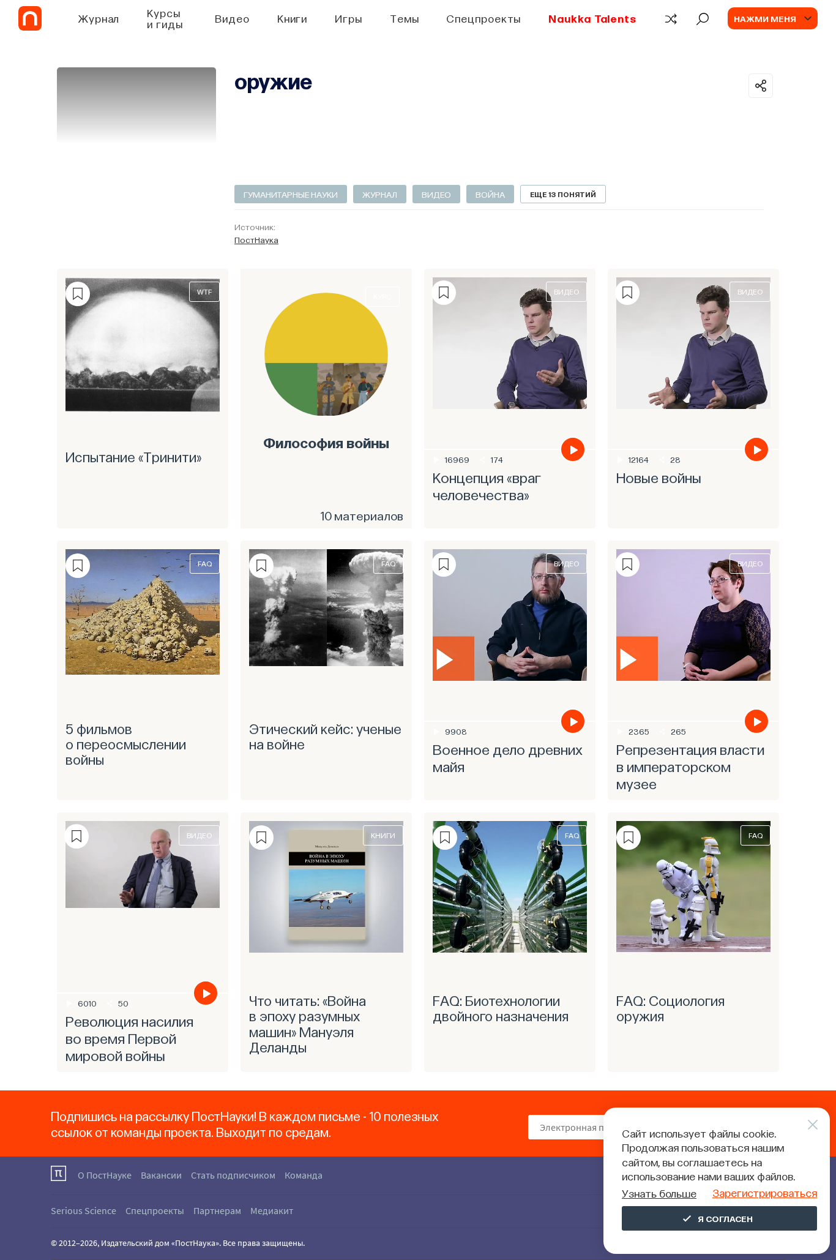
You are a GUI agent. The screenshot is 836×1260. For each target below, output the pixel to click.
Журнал (98, 18)
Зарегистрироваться (764, 1192)
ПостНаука (256, 239)
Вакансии (161, 1175)
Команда (304, 1175)
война (490, 194)
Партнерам (217, 1210)
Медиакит (271, 1210)
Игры (348, 18)
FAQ (205, 563)
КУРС (382, 296)
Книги (292, 18)
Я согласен (725, 1218)
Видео (232, 18)
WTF (204, 291)
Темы (404, 18)
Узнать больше (659, 1193)
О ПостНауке (105, 1175)
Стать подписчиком (233, 1175)
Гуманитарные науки (291, 194)
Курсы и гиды (164, 18)
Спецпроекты (483, 18)
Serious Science (83, 1210)
